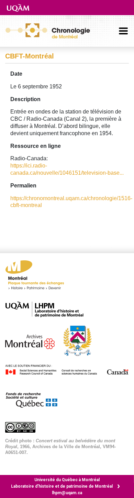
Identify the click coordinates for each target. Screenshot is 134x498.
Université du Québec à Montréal (67, 479)
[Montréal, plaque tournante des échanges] (38, 277)
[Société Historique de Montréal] (81, 340)
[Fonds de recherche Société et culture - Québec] (34, 399)
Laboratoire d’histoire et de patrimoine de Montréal (62, 486)
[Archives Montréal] (33, 340)
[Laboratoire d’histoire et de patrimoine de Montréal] (48, 309)
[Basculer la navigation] (123, 30)
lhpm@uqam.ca (67, 492)
